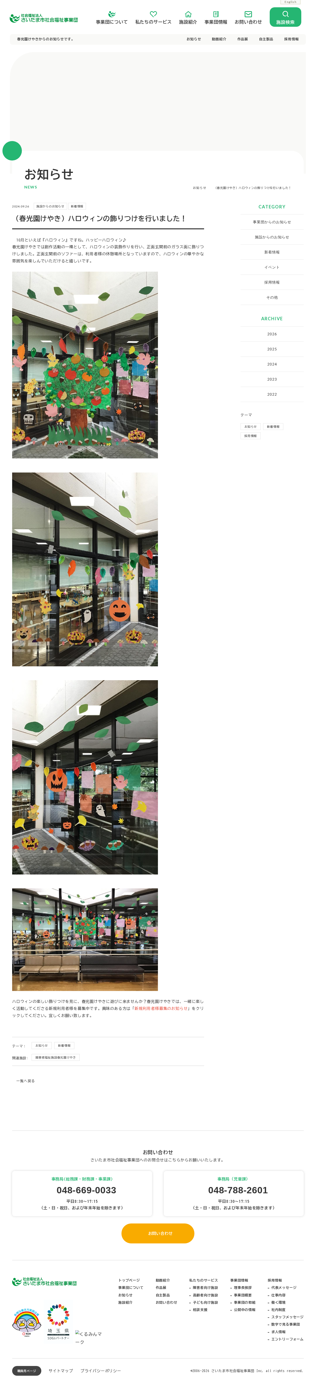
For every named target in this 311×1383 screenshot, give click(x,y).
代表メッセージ (284, 1287)
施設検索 (285, 22)
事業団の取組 (245, 1302)
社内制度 (278, 1310)
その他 (272, 297)
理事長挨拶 (243, 1287)
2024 (272, 364)
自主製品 (266, 39)
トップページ (129, 1280)
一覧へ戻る (25, 1081)
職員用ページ (26, 1370)
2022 (272, 394)
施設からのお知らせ (272, 237)
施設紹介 (188, 22)
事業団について (112, 22)
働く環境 (278, 1302)
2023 (272, 379)
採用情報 (291, 39)
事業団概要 (243, 1295)
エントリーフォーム (287, 1339)
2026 (272, 334)
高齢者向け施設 (205, 1295)
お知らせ (194, 39)
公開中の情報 (245, 1310)
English (290, 2)
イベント (272, 267)
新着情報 (64, 1045)
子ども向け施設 (205, 1302)
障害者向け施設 (205, 1287)
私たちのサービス (153, 22)
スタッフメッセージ (287, 1317)
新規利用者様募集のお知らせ (161, 1008)
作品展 (242, 39)
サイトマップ (61, 1371)
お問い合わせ (248, 22)
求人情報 (278, 1332)
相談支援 (200, 1310)
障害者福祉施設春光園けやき (55, 1057)
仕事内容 (278, 1295)
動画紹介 (219, 39)
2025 (272, 349)
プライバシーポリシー (100, 1371)
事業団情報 (216, 22)
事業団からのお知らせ (272, 222)
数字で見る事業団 (285, 1324)
